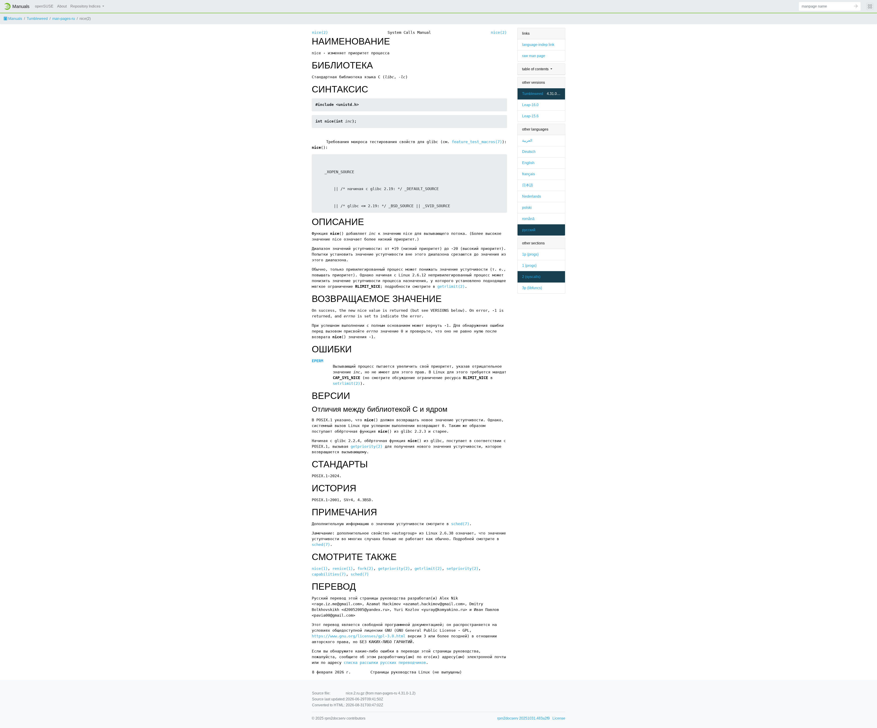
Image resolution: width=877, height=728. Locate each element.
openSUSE (44, 6)
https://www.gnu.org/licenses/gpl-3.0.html (358, 636)
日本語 (527, 185)
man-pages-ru (63, 19)
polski (527, 207)
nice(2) (320, 32)
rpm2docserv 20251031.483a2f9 (523, 718)
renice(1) (342, 568)
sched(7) (460, 524)
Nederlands (531, 196)
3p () (532, 288)
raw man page (533, 56)
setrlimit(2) (346, 383)
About (62, 6)
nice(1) (320, 568)
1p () (530, 254)
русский (528, 230)
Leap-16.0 (530, 105)
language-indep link (538, 45)
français (528, 174)
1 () (529, 265)
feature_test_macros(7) (477, 142)
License (558, 718)
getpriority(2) (367, 446)
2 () (531, 277)
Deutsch (529, 152)
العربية (527, 140)
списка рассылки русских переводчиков (385, 662)
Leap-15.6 (530, 116)
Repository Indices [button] (85, 6)
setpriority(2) (462, 568)
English (528, 163)
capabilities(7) (329, 574)
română (528, 219)
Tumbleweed (37, 19)
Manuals (14, 19)
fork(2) (365, 568)
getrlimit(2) (451, 286)
